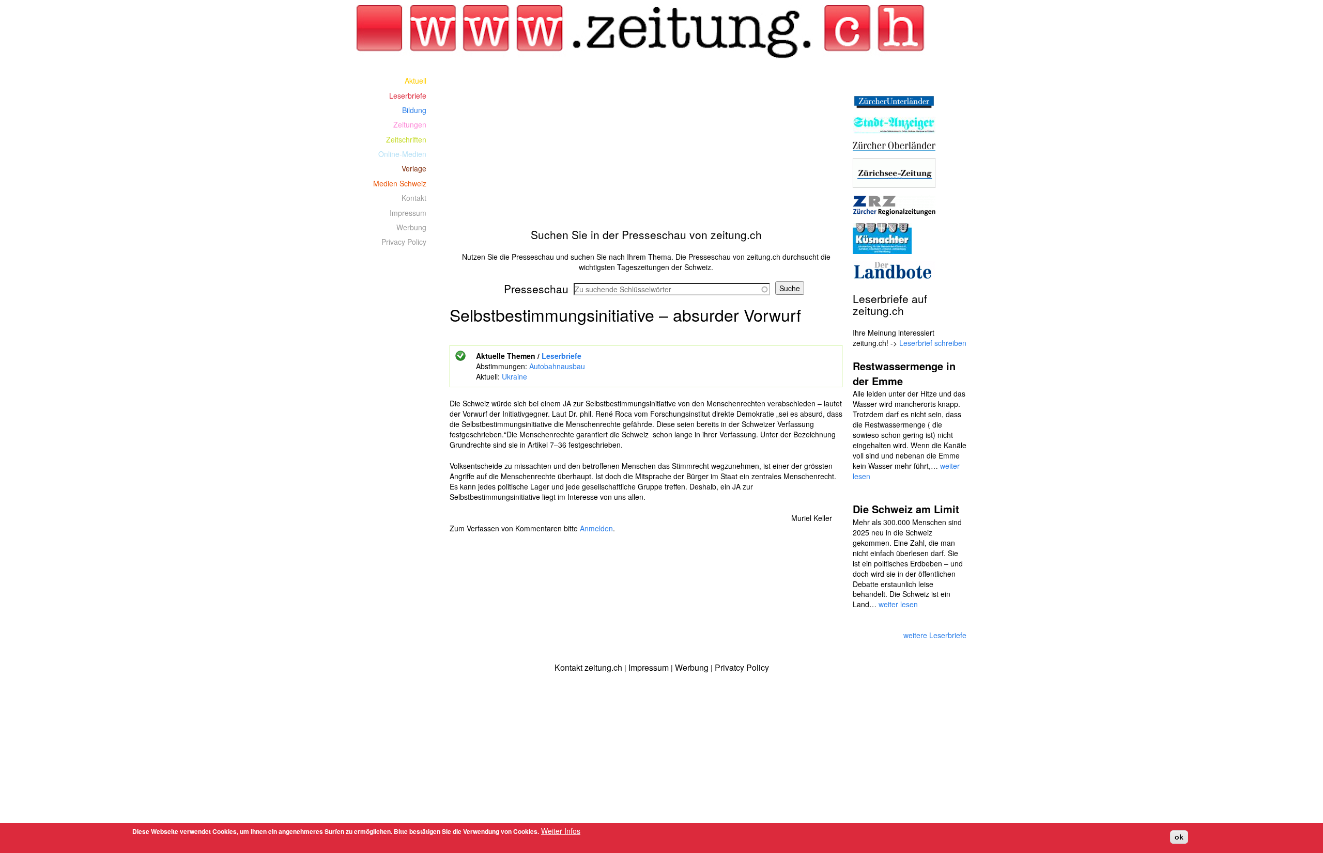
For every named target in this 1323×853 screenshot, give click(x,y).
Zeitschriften (406, 139)
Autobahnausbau (557, 366)
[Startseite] (646, 32)
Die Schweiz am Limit (906, 508)
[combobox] (672, 289)
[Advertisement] (646, 145)
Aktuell (415, 80)
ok (1179, 837)
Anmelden (596, 528)
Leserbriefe (561, 356)
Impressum (408, 213)
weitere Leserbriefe (934, 635)
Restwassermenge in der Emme (904, 373)
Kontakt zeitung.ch (588, 667)
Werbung (411, 227)
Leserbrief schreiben (932, 343)
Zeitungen (409, 124)
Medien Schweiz (399, 183)
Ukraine (514, 376)
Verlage (414, 168)
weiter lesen (898, 604)
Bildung (414, 110)
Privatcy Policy (742, 667)
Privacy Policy (403, 241)
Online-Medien (402, 154)
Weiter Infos (560, 831)
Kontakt (414, 198)
